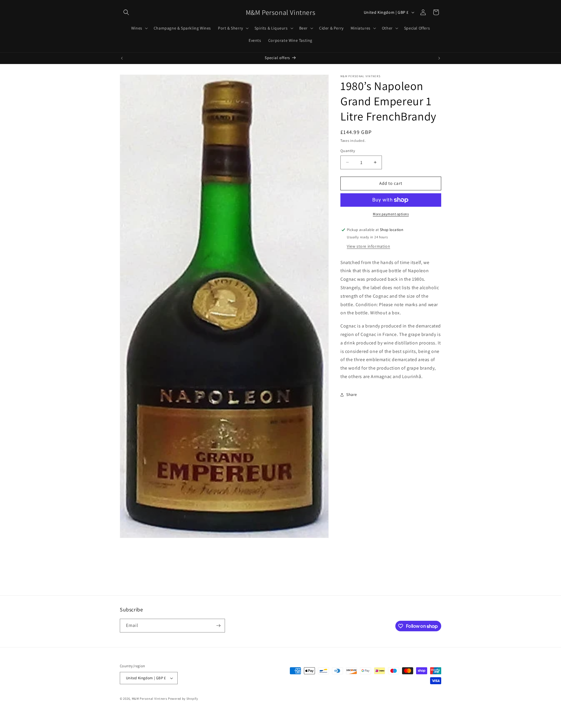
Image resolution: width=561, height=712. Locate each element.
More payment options (391, 214)
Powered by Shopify (183, 699)
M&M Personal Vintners (149, 699)
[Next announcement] (439, 58)
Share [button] (351, 394)
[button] (126, 12)
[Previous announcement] (121, 58)
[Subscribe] (218, 625)
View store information (368, 246)
